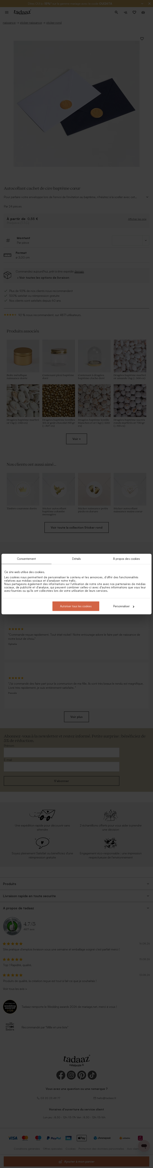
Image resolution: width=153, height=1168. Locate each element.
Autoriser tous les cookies (76, 606)
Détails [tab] (76, 558)
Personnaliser (121, 606)
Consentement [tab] (26, 558)
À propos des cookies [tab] (126, 558)
